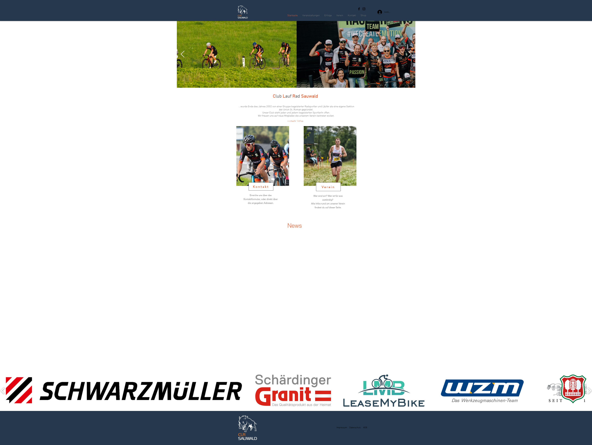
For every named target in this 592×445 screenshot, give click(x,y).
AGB (365, 427)
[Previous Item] (182, 54)
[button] (124, 391)
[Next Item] (409, 54)
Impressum (342, 427)
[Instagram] (364, 9)
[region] (263, 171)
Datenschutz (355, 427)
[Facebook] (359, 9)
